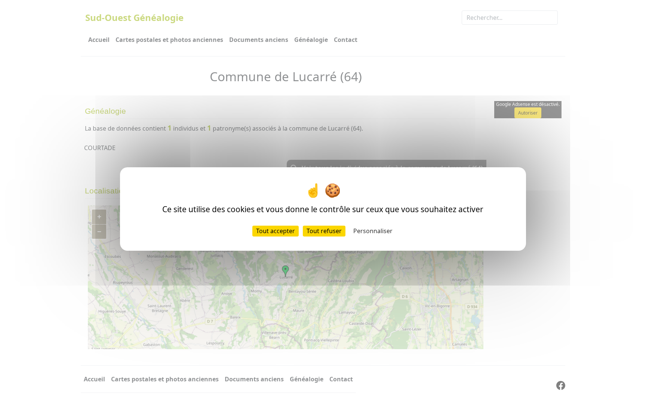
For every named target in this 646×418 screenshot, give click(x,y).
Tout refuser (324, 231)
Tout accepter (275, 231)
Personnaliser (373, 231)
